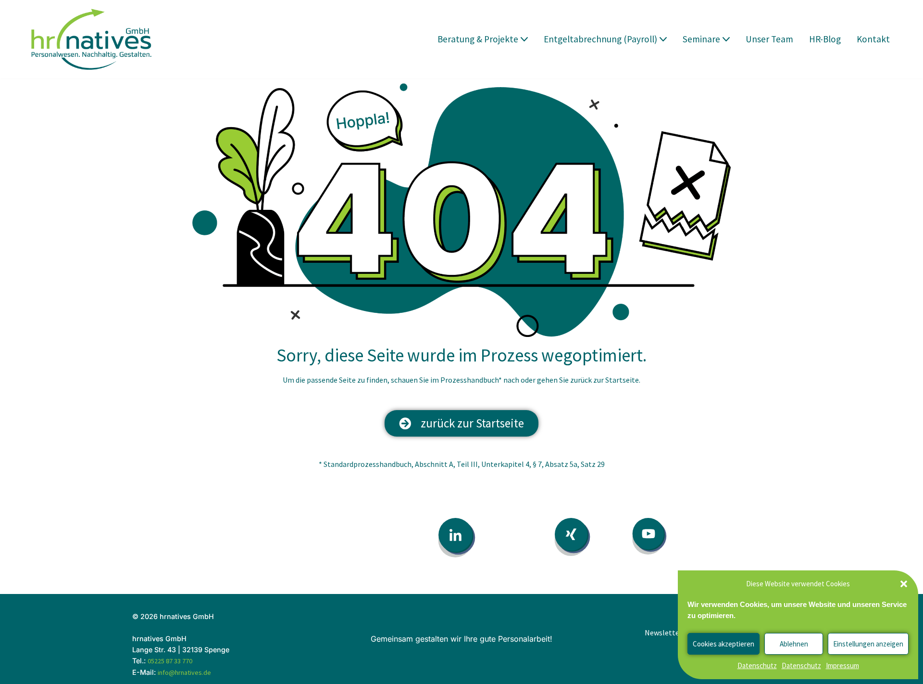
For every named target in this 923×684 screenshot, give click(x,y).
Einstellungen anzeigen (868, 643)
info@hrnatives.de (184, 672)
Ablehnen (794, 643)
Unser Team (769, 39)
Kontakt (873, 39)
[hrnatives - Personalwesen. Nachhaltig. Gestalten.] (93, 39)
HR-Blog (825, 39)
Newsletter (663, 632)
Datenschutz (757, 665)
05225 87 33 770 (170, 661)
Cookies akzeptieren (723, 643)
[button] (904, 584)
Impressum (842, 665)
